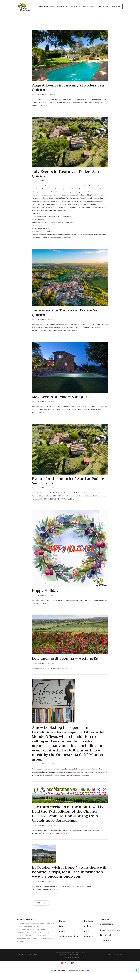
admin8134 (41, 94)
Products (69, 6)
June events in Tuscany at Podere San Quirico (66, 312)
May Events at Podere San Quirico (62, 397)
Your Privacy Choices (76, 970)
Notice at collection (58, 970)
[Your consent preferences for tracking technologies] (136, 969)
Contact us (104, 919)
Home (40, 6)
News (84, 6)
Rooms (52, 6)
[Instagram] (103, 6)
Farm (46, 6)
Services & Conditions (69, 936)
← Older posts (40, 903)
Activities (60, 6)
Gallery (77, 6)
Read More (43, 105)
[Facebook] (99, 6)
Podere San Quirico (25, 919)
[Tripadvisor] (106, 6)
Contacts (90, 6)
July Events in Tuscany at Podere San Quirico (65, 173)
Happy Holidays (46, 590)
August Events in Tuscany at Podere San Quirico (68, 87)
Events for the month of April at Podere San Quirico (68, 480)
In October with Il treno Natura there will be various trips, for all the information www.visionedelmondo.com (69, 872)
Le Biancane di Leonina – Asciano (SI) (65, 658)
